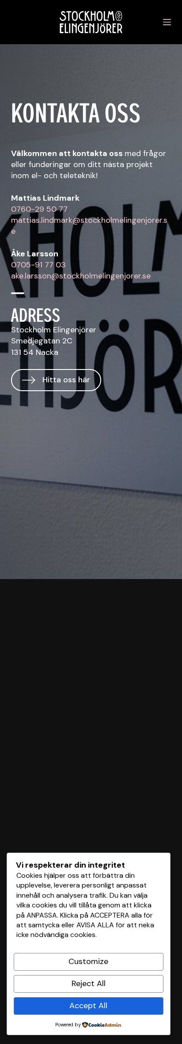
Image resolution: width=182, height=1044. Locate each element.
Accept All (88, 1005)
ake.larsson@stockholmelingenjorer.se (81, 276)
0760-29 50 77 (39, 209)
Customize (88, 961)
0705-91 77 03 (38, 264)
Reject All (89, 983)
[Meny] (167, 22)
